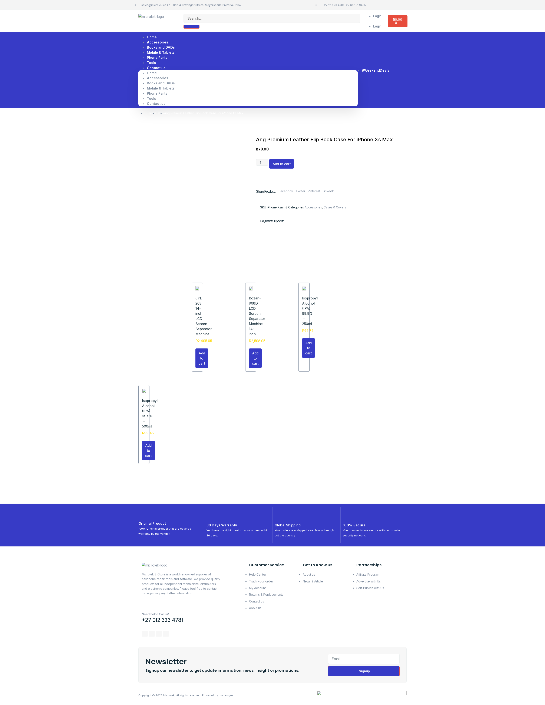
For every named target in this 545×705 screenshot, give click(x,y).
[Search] (191, 27)
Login (377, 16)
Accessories (157, 78)
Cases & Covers (335, 207)
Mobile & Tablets (161, 88)
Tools (151, 98)
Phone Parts (157, 57)
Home (152, 73)
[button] (373, 21)
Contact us (156, 68)
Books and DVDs (161, 83)
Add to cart (281, 164)
